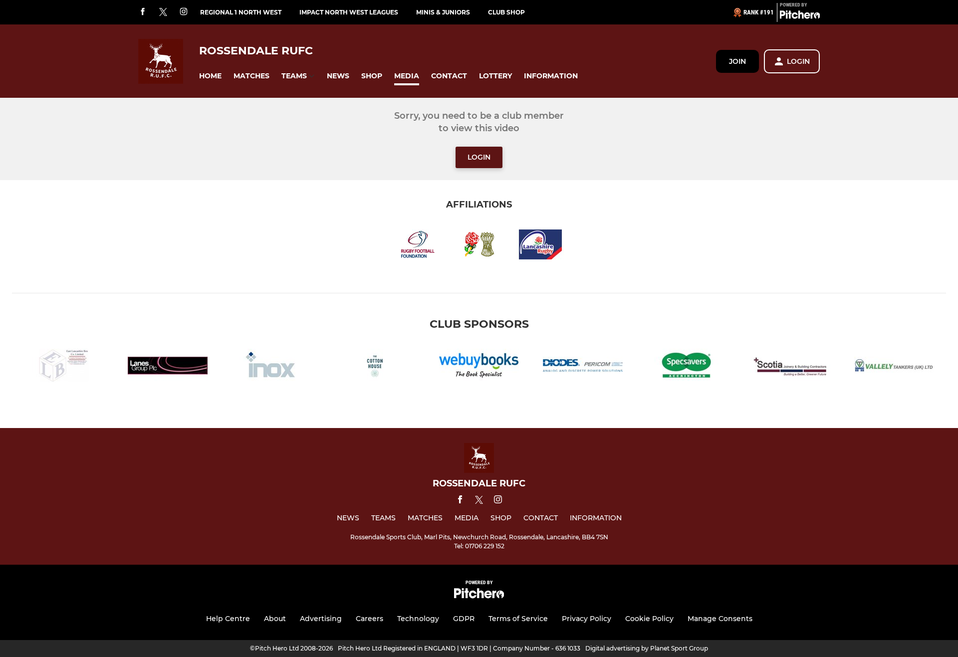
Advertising (321, 618)
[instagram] (183, 12)
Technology (418, 618)
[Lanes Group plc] (168, 367)
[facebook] (142, 12)
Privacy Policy (586, 618)
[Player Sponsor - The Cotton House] (375, 367)
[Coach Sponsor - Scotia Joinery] (790, 367)
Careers (369, 618)
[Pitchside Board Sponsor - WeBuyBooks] (479, 367)
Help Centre (228, 618)
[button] (210, 76)
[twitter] (163, 12)
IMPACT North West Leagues (348, 12)
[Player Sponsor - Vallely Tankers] (894, 367)
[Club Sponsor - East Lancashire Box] (64, 367)
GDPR (464, 618)
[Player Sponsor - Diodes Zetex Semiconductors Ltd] (583, 367)
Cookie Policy (649, 618)
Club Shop (506, 12)
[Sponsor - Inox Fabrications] (271, 367)
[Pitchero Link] (800, 16)
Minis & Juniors (443, 12)
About (275, 618)
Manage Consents (720, 618)
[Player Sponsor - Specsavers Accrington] (686, 367)
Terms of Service (518, 618)
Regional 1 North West (240, 12)
